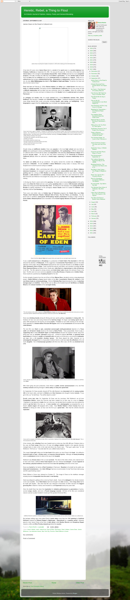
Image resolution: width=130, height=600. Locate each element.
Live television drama (35, 531)
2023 (91, 55)
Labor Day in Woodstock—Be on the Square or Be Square (98, 194)
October (93, 76)
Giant (63, 529)
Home (54, 583)
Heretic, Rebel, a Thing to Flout (46, 10)
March (93, 213)
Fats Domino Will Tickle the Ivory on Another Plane (98, 93)
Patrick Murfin (102, 22)
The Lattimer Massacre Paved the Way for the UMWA (98, 161)
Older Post (80, 583)
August (93, 202)
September (94, 78)
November (94, 73)
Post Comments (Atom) (37, 586)
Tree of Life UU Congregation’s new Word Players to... (99, 102)
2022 (91, 57)
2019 (91, 64)
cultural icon (43, 529)
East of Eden (50, 529)
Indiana (67, 529)
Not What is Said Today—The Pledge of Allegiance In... (98, 171)
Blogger (75, 593)
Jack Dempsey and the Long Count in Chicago (99, 106)
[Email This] (51, 527)
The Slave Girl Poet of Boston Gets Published (98, 198)
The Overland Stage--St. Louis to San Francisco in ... (98, 139)
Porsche (52, 531)
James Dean (73, 529)
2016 (91, 221)
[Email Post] (47, 527)
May (92, 209)
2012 (91, 230)
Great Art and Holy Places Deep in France (98, 152)
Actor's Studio (31, 529)
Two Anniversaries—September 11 (96, 156)
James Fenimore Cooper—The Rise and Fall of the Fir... (98, 144)
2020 (91, 62)
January (93, 218)
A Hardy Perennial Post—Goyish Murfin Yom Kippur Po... (99, 85)
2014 (91, 226)
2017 (91, 69)
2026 (91, 48)
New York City (45, 531)
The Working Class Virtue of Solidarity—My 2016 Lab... (99, 189)
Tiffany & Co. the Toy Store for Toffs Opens (98, 125)
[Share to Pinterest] (58, 527)
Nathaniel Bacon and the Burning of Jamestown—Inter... (98, 121)
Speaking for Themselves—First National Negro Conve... (98, 111)
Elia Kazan (58, 529)
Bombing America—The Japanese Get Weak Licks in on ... (99, 166)
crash (37, 529)
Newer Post (27, 583)
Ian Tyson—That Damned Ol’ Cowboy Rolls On (98, 90)
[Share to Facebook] (56, 527)
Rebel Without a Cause (61, 531)
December (94, 71)
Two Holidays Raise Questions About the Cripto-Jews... (97, 116)
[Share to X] (54, 527)
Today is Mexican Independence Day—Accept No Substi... (97, 134)
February (94, 216)
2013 (91, 228)
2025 (91, 50)
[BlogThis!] (53, 527)
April (92, 211)
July (92, 204)
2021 (91, 60)
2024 (91, 53)
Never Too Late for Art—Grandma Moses (98, 175)
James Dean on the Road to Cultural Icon (99, 81)
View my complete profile (95, 35)
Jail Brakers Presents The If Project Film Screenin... (98, 129)
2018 (91, 67)
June (92, 206)
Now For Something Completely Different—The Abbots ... (98, 180)
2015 (91, 223)
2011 (91, 233)
